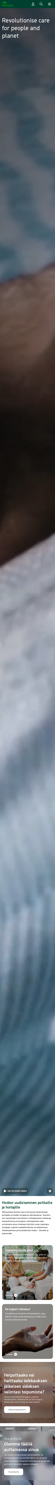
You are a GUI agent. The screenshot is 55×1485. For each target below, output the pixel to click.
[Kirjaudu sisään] (33, 4)
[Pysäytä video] (50, 1191)
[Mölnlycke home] (8, 4)
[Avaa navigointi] (49, 4)
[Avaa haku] (41, 4)
